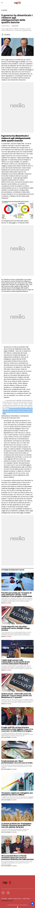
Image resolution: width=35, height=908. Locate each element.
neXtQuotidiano (5, 26)
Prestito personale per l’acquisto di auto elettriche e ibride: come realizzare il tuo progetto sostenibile (16, 594)
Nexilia (3, 602)
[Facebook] (2, 891)
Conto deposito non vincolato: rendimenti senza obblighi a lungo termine (15, 628)
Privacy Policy (17, 898)
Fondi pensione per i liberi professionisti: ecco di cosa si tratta (16, 762)
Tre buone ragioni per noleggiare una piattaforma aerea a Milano (17, 794)
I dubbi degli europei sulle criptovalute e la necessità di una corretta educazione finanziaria (15, 662)
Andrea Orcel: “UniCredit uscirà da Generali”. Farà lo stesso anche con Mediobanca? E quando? (16, 695)
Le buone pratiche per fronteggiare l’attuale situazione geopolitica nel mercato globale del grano (16, 825)
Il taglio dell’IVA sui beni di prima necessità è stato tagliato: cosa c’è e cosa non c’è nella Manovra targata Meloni (17, 729)
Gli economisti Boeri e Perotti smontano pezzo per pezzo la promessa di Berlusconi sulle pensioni (17, 857)
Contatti (10, 898)
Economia (4, 10)
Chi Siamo (4, 898)
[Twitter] (7, 891)
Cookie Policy (26, 898)
